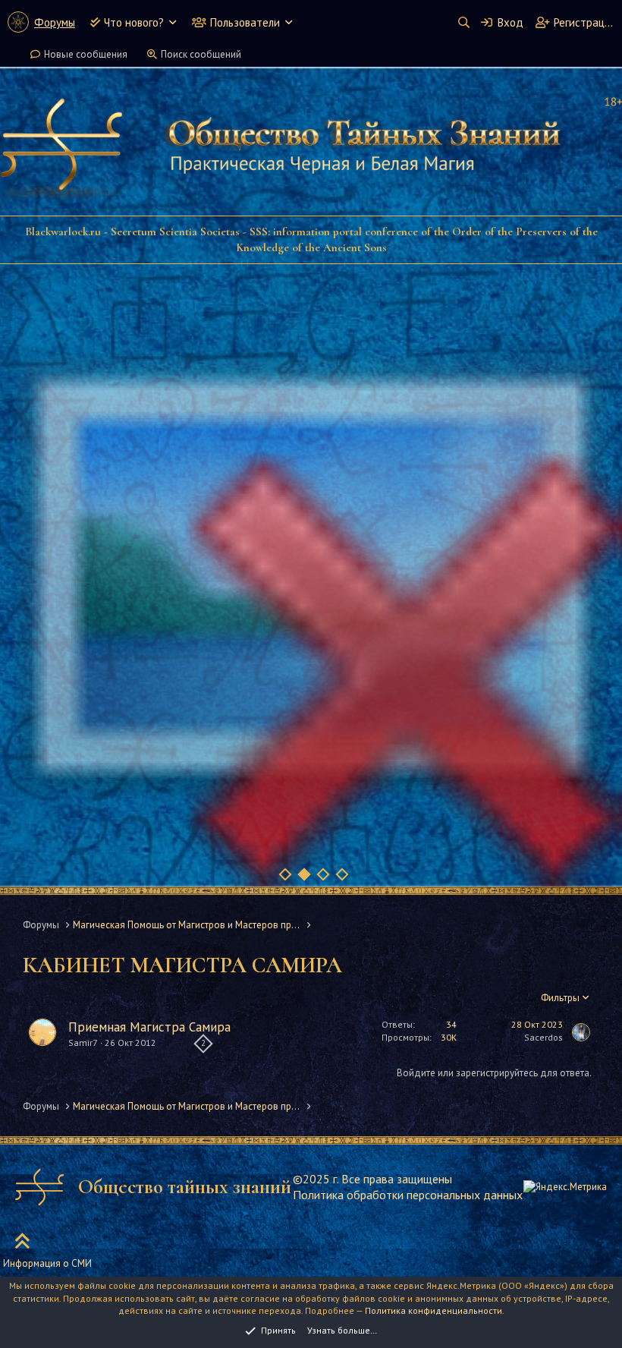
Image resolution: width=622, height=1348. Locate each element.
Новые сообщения (85, 54)
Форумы (54, 22)
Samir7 (83, 1042)
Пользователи (245, 22)
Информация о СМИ (47, 1263)
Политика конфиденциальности (433, 1310)
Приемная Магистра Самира (149, 1027)
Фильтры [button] (560, 997)
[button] (173, 22)
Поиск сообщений (201, 54)
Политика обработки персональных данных (408, 1194)
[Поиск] (463, 22)
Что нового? (134, 22)
